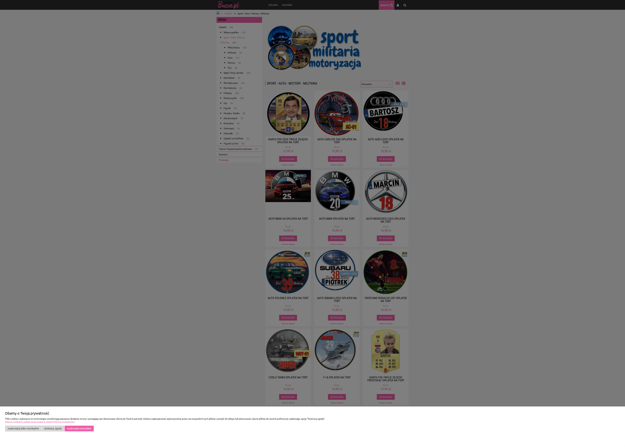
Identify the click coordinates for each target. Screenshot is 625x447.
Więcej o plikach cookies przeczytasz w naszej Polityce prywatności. (40, 421)
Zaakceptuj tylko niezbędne (23, 428)
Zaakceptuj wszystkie (79, 428)
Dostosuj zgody (53, 428)
